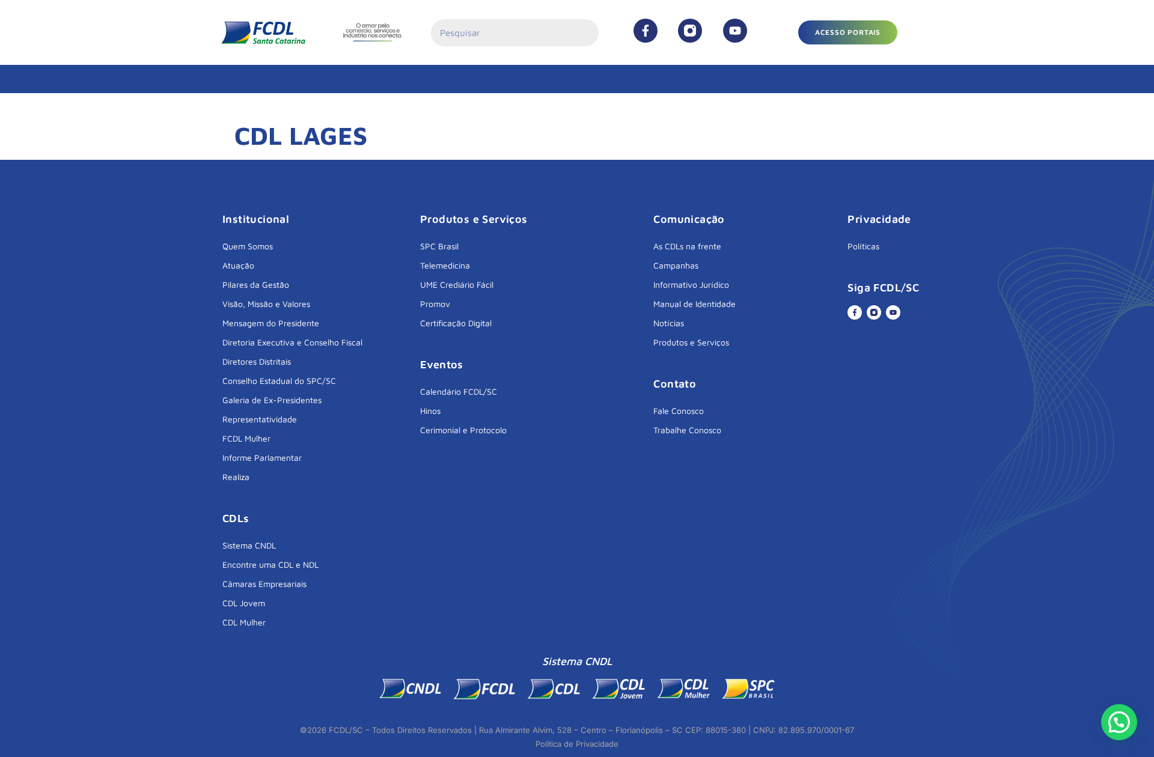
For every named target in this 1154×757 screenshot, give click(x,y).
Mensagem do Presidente (270, 323)
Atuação (238, 265)
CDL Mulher (244, 622)
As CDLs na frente (687, 246)
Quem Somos (247, 246)
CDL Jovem (243, 603)
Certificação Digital (456, 323)
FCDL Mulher (246, 438)
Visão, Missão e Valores (266, 304)
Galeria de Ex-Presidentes (272, 400)
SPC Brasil (439, 246)
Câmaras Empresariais (264, 584)
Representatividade (259, 419)
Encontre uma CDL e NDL (270, 564)
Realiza (235, 477)
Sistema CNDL (249, 545)
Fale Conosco (678, 411)
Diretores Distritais (256, 361)
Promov (435, 304)
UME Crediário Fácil (456, 284)
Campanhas (675, 265)
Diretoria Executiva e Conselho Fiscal (292, 342)
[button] (847, 32)
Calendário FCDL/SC (458, 391)
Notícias (668, 323)
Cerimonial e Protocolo (463, 430)
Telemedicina (445, 265)
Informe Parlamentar (262, 457)
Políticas (863, 246)
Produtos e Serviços (691, 342)
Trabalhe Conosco (687, 430)
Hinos (430, 411)
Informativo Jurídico (691, 284)
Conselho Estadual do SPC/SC (279, 380)
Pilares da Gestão (255, 284)
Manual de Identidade (694, 304)
